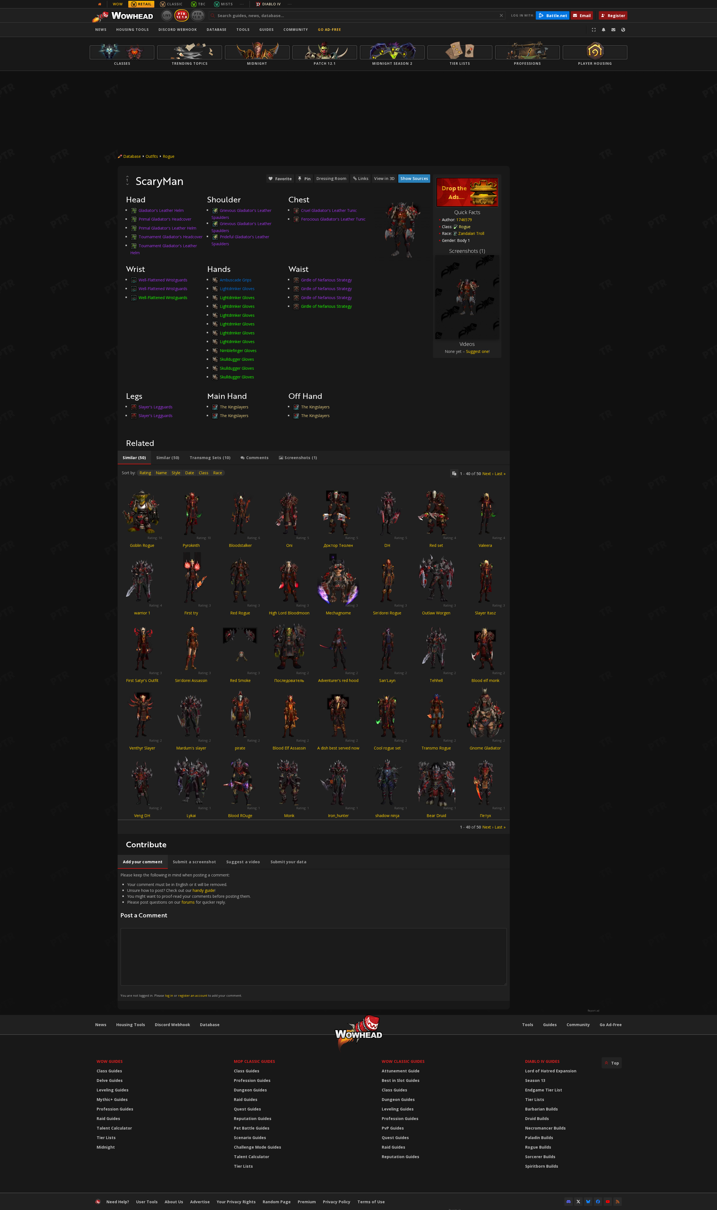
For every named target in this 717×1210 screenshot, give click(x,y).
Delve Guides (110, 1080)
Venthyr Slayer (142, 748)
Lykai (191, 815)
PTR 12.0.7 (197, 15)
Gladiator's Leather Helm (161, 210)
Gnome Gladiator (485, 748)
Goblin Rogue (142, 545)
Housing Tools (130, 1024)
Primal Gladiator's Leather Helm (167, 227)
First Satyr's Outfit (142, 680)
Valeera (485, 545)
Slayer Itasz (485, 613)
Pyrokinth (191, 545)
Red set (436, 545)
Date (189, 472)
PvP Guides (393, 1128)
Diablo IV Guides (542, 1061)
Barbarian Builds (541, 1109)
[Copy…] (454, 473)
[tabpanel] (314, 649)
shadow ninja (387, 815)
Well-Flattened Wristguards (163, 279)
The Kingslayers (234, 406)
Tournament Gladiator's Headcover (170, 236)
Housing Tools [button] (132, 29)
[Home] (124, 15)
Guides (266, 29)
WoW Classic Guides (403, 1061)
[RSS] (617, 1201)
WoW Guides (110, 1061)
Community (295, 29)
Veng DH (142, 815)
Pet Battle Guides (251, 1128)
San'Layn (387, 680)
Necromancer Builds (545, 1128)
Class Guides (109, 1071)
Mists (227, 4)
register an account (192, 995)
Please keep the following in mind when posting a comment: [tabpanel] (185, 935)
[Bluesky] (588, 1201)
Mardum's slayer (191, 748)
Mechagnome (338, 613)
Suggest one (477, 351)
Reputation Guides (252, 1118)
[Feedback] (613, 30)
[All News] (99, 4)
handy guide (204, 890)
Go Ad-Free (329, 29)
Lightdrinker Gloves (237, 288)
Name (161, 472)
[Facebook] (598, 1201)
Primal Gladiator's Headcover (165, 219)
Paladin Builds (539, 1137)
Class (203, 472)
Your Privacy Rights (236, 1201)
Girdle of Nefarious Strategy (326, 279)
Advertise (200, 1201)
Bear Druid (436, 815)
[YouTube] (608, 1201)
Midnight (106, 1147)
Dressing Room (331, 178)
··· (242, 4)
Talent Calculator (114, 1128)
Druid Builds (537, 1118)
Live (167, 15)
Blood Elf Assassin (289, 748)
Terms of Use (371, 1201)
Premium (307, 1201)
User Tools (147, 1201)
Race (217, 472)
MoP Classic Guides (254, 1061)
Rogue (168, 156)
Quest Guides (247, 1109)
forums (188, 902)
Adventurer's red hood (338, 680)
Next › (487, 473)
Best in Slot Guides (401, 1080)
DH (387, 545)
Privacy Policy (336, 1201)
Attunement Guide (401, 1071)
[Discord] (568, 1201)
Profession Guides (115, 1109)
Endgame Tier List (543, 1090)
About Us (174, 1201)
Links (363, 178)
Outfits (152, 156)
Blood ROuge (240, 815)
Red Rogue (240, 613)
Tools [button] (243, 29)
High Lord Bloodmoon (289, 613)
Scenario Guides (250, 1137)
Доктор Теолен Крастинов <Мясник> (338, 548)
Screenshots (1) (467, 250)
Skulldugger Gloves (237, 359)
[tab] (134, 458)
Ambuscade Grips (236, 279)
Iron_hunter (338, 815)
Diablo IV (271, 4)
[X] (578, 1201)
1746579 (464, 219)
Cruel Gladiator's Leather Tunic (329, 210)
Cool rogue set (387, 748)
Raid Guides (108, 1118)
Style (176, 472)
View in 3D (384, 178)
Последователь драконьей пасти (289, 683)
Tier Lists (106, 1137)
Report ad (593, 1010)
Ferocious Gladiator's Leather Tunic (333, 219)
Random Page (277, 1201)
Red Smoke (240, 680)
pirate (240, 748)
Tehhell (436, 680)
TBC (202, 4)
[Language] (623, 30)
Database (217, 29)
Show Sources (414, 178)
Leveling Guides (113, 1090)
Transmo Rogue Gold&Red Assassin (436, 750)
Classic (175, 4)
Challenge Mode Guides (257, 1147)
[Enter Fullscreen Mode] (594, 30)
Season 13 (535, 1080)
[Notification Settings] (603, 30)
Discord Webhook (178, 29)
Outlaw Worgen (436, 613)
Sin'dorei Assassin (191, 680)
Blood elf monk (485, 680)
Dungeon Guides (250, 1090)
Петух (485, 815)
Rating (145, 472)
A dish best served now (338, 748)
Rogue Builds (538, 1147)
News (100, 29)
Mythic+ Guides (112, 1099)
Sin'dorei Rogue (387, 613)
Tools (527, 1024)
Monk (289, 815)
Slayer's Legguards (156, 406)
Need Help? (117, 1201)
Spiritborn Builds (541, 1166)
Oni (289, 545)
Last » (500, 473)
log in (169, 995)
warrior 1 (142, 613)
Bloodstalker (240, 545)
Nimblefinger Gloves (238, 350)
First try (191, 613)
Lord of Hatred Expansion (550, 1071)
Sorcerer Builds (540, 1156)
